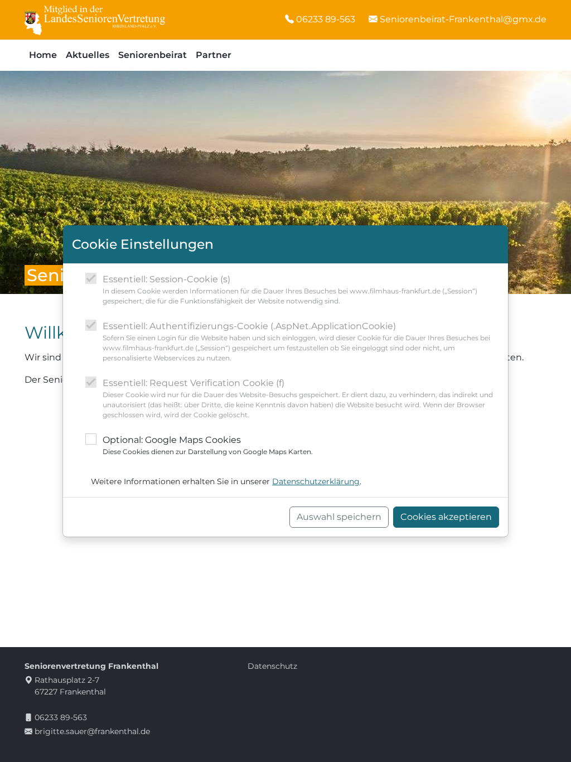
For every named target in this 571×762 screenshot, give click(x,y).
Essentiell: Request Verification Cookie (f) (298, 398)
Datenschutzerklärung (316, 481)
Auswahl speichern (339, 517)
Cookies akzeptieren (446, 517)
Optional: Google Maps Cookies (208, 445)
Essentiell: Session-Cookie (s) (290, 289)
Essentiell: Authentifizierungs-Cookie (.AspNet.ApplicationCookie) (296, 341)
